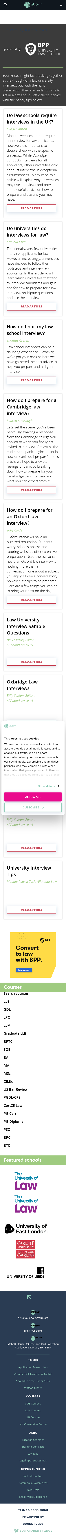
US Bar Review (16, 1089)
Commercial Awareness (33, 1483)
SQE (7, 1049)
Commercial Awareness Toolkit (33, 1374)
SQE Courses (33, 1403)
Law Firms (33, 1490)
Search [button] (5, 5)
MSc (7, 1073)
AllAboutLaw (33, 5)
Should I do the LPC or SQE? (33, 1381)
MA (6, 1065)
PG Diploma (13, 1121)
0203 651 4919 (33, 1331)
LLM (7, 1025)
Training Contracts (33, 1446)
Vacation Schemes (33, 1439)
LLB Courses (33, 1417)
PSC (7, 1129)
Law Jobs (33, 1453)
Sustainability (35, 1531)
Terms (33, 1510)
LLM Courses (33, 1410)
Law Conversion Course (33, 1424)
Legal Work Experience (33, 1496)
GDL (7, 1009)
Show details (46, 786)
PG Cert (10, 1113)
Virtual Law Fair (33, 1476)
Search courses (16, 993)
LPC (7, 1017)
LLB (7, 1001)
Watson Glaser (33, 1388)
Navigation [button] (60, 5)
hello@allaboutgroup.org (33, 1318)
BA (6, 1057)
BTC (7, 1145)
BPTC (8, 1041)
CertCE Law (13, 1105)
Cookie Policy (33, 1524)
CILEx (8, 1081)
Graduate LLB (15, 1033)
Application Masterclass (33, 1367)
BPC (7, 1137)
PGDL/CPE (12, 1097)
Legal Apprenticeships (33, 1460)
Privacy (33, 1517)
